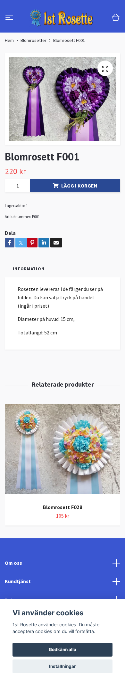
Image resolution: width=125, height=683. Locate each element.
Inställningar (62, 666)
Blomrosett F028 (62, 539)
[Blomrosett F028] (62, 483)
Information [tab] (29, 300)
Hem (9, 72)
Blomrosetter (33, 72)
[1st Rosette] (62, 34)
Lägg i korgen (79, 218)
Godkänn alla (62, 649)
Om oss (13, 595)
